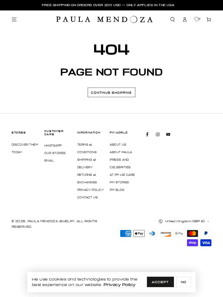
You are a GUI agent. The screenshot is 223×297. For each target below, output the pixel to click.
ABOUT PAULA (121, 152)
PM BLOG (117, 190)
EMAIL (49, 160)
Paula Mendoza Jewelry (51, 221)
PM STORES (119, 182)
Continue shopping (111, 93)
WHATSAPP (53, 145)
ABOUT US (118, 144)
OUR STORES (55, 153)
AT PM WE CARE (122, 175)
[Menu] (14, 20)
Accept (160, 282)
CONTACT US (87, 197)
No (184, 282)
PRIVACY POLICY (90, 190)
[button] (173, 20)
